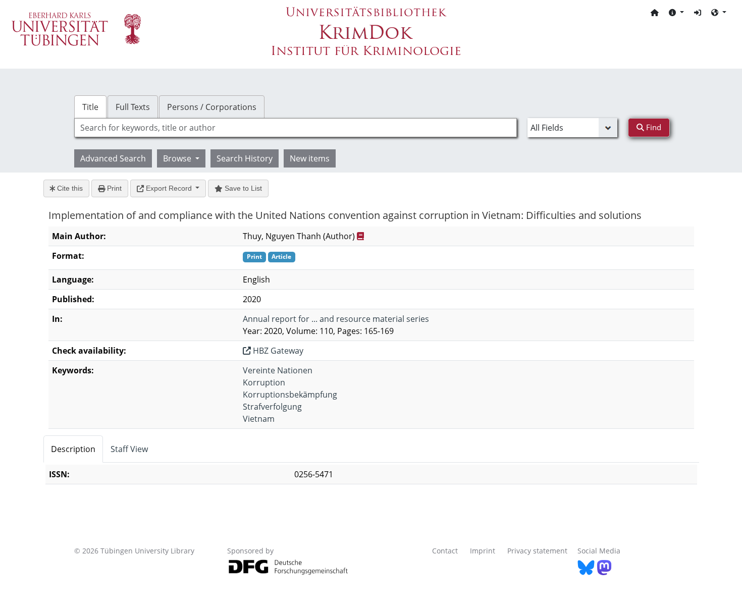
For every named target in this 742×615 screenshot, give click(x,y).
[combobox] (295, 127)
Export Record (169, 188)
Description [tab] (73, 449)
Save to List (242, 188)
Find (652, 127)
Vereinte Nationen (277, 370)
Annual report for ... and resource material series (336, 318)
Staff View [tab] (129, 449)
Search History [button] (245, 158)
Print (113, 188)
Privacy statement (537, 550)
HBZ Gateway (277, 350)
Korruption (264, 382)
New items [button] (310, 158)
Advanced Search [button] (113, 158)
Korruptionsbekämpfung (290, 394)
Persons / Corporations (211, 107)
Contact (445, 550)
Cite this (69, 188)
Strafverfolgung (272, 406)
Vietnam (259, 418)
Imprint (482, 550)
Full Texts (133, 107)
